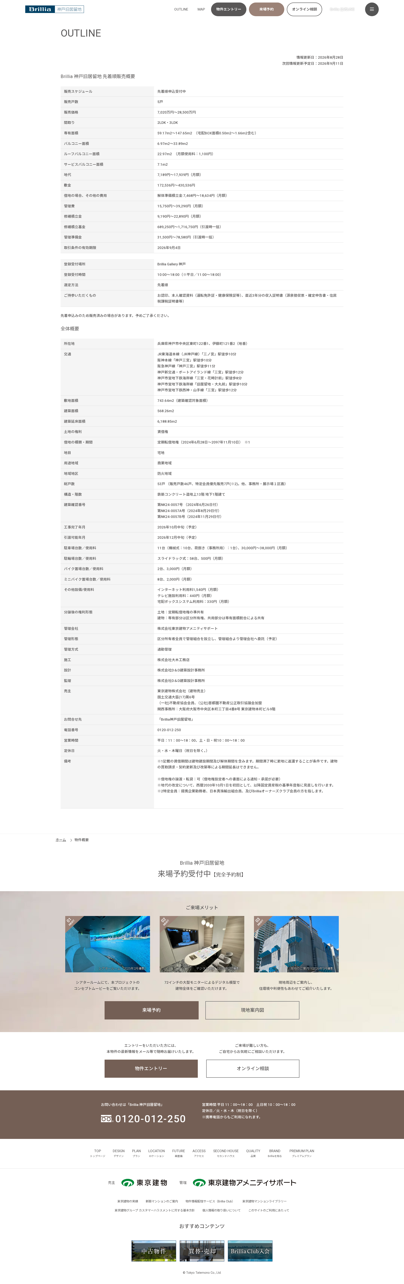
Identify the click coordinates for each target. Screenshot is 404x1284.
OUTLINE (181, 9)
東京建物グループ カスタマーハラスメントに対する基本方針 (155, 1210)
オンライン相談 (304, 9)
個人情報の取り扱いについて (221, 1210)
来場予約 (266, 9)
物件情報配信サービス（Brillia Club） (210, 1201)
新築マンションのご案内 (162, 1201)
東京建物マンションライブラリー (264, 1201)
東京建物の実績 (127, 1201)
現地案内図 (252, 1010)
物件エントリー (228, 9)
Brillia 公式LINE (342, 9)
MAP (201, 9)
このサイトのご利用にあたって (268, 1210)
